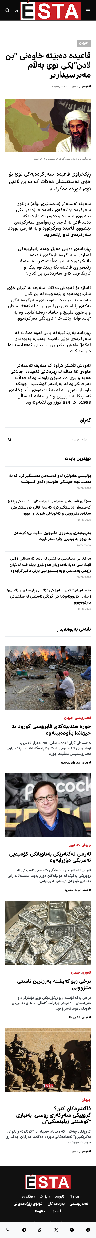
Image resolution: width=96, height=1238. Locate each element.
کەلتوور (74, 845)
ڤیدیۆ (56, 1211)
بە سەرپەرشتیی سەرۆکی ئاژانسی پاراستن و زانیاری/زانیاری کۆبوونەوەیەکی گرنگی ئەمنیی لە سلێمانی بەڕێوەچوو (49, 596)
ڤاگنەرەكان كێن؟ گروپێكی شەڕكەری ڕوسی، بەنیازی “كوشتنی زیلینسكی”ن (53, 1116)
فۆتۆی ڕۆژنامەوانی (27, 1204)
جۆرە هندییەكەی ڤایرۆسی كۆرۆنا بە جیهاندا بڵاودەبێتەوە (51, 730)
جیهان (83, 43)
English (41, 1211)
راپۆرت (45, 1196)
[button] (88, 10)
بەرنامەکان (56, 1204)
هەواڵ (74, 1196)
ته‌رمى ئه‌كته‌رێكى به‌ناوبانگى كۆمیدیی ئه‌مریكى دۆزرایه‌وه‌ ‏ (50, 858)
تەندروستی (83, 718)
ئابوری (86, 972)
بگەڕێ (9, 439)
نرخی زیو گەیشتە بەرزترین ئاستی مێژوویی (54, 985)
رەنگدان (28, 1196)
